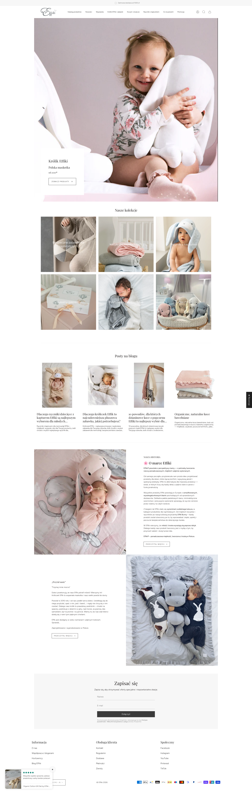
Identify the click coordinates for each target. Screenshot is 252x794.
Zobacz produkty (60, 181)
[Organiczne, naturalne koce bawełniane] (195, 385)
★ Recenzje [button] (249, 400)
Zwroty (99, 768)
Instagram (165, 753)
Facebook (165, 748)
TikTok (163, 768)
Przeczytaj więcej (155, 544)
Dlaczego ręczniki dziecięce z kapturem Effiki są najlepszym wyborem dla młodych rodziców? (56, 417)
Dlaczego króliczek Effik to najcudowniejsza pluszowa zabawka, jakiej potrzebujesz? (101, 417)
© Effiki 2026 (101, 782)
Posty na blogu (126, 355)
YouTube (165, 758)
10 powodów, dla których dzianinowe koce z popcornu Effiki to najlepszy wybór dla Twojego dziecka (147, 417)
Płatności (100, 763)
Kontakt (99, 748)
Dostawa (100, 758)
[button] (74, 12)
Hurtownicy (37, 758)
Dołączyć (126, 714)
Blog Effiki (36, 763)
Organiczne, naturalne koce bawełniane (192, 415)
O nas (34, 748)
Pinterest (165, 763)
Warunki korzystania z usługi (117, 722)
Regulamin (101, 753)
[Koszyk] (210, 12)
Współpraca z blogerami (43, 753)
